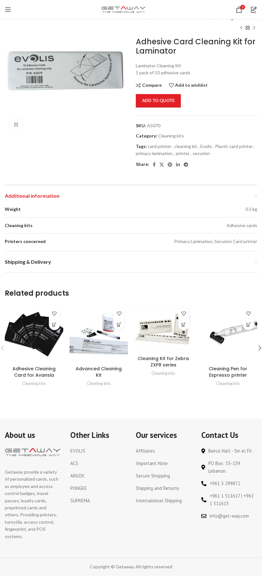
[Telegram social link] (186, 164)
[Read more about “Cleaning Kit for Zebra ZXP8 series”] (183, 324)
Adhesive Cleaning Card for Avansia (34, 372)
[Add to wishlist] (54, 313)
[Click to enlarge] (16, 124)
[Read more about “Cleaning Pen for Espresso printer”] (248, 324)
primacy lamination (154, 153)
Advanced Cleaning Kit (99, 372)
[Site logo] (123, 9)
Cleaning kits (171, 135)
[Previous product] (241, 28)
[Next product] (254, 28)
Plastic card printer (234, 146)
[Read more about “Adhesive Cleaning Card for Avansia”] (54, 324)
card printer (159, 146)
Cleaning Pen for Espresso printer (228, 372)
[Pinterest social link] (170, 164)
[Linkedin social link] (178, 164)
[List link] (98, 451)
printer (182, 153)
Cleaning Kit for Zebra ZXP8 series (163, 361)
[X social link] (162, 164)
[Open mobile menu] (8, 9)
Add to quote (158, 100)
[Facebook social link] (154, 164)
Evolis (206, 146)
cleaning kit (185, 146)
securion (201, 153)
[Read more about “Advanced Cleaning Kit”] (119, 324)
